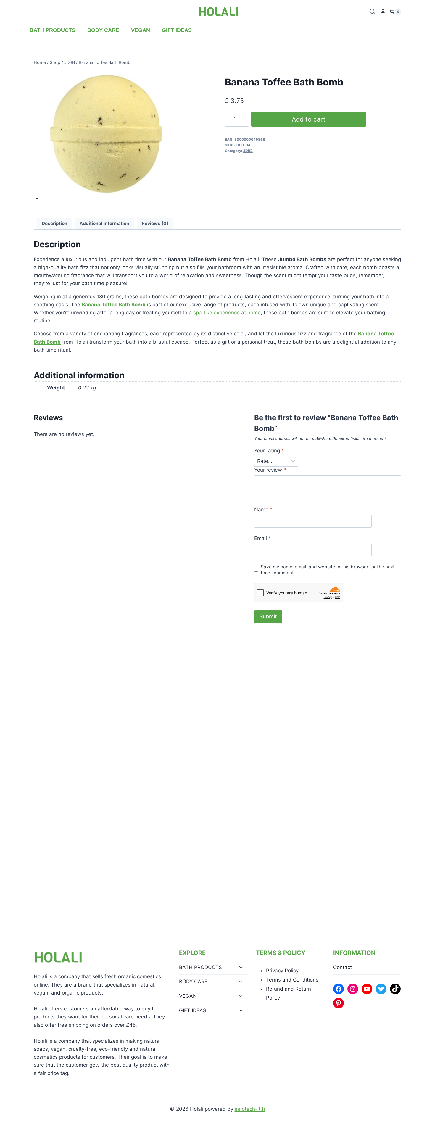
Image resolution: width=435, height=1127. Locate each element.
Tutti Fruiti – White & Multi (166, 751)
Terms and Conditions (292, 980)
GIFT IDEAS (177, 30)
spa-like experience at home (227, 313)
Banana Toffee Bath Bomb (114, 305)
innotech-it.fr (250, 1109)
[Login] (383, 12)
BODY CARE (103, 30)
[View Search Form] (372, 12)
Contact (342, 967)
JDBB (248, 150)
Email (262, 538)
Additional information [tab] (104, 223)
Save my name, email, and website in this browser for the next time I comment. (328, 569)
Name (263, 509)
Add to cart (309, 119)
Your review (270, 470)
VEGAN (140, 30)
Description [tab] (54, 223)
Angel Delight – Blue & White (360, 751)
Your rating (269, 451)
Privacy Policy (282, 971)
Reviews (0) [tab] (155, 223)
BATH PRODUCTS (52, 30)
